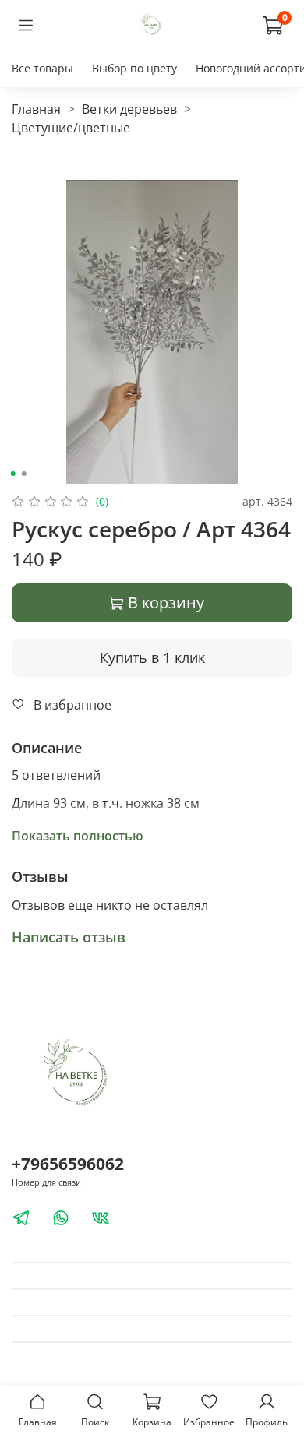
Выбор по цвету (134, 68)
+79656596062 (68, 1164)
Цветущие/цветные (71, 127)
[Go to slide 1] (13, 473)
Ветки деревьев (129, 109)
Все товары (42, 68)
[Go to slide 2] (24, 473)
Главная (36, 109)
